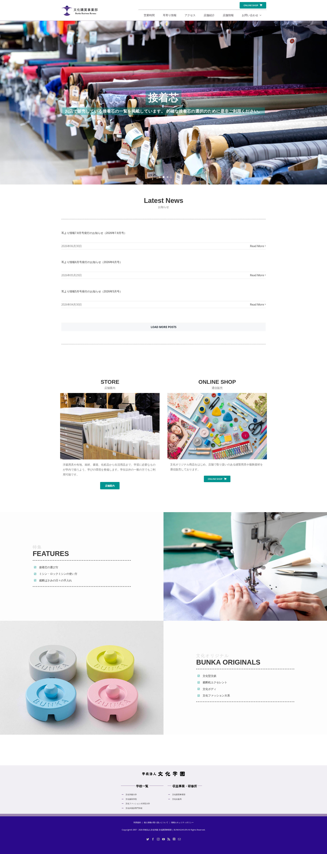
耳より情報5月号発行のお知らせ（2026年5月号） (91, 291)
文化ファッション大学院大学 (138, 803)
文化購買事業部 (178, 794)
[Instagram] (158, 839)
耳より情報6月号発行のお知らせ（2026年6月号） (91, 262)
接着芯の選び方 (48, 567)
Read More (257, 246)
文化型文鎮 (209, 676)
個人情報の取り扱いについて (156, 822)
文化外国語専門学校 (134, 808)
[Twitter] (147, 839)
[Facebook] (153, 839)
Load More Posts (163, 327)
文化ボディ (209, 689)
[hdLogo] (163, 772)
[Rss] (168, 839)
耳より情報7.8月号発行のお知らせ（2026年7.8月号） (94, 233)
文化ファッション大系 (216, 695)
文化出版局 (177, 799)
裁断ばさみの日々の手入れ (55, 580)
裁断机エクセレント (215, 682)
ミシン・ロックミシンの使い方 (58, 574)
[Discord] (174, 839)
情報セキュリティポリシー (182, 822)
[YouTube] (163, 839)
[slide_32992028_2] (163, 102)
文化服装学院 (131, 799)
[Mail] (179, 839)
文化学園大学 (131, 794)
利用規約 (137, 822)
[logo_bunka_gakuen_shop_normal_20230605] (79, 3)
